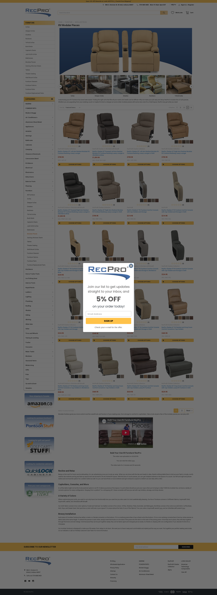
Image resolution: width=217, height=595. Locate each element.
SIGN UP (108, 321)
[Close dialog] (131, 266)
